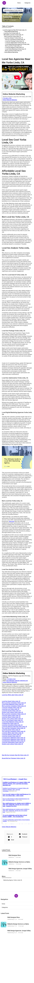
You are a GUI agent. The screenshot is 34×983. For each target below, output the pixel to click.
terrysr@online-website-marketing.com (17, 680)
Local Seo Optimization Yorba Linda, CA (15, 42)
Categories (27, 2)
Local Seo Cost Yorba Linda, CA (12, 33)
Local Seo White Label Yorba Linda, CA (12, 695)
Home (19, 2)
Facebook (24, 834)
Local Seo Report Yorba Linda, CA (11, 717)
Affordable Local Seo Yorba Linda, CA (13, 34)
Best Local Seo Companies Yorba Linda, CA (14, 703)
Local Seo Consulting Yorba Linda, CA (12, 725)
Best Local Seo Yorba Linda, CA (12, 36)
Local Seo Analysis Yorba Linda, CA (13, 38)
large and (11, 521)
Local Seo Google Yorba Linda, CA (11, 710)
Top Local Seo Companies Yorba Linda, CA (13, 728)
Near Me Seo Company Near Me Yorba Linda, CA (15, 755)
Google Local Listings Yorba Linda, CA (12, 712)
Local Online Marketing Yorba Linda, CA (15, 49)
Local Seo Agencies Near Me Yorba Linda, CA (14, 30)
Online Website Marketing (11, 31)
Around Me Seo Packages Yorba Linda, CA (13, 758)
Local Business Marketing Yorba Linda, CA (13, 737)
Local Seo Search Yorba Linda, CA (11, 715)
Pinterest (24, 837)
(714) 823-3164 (7, 98)
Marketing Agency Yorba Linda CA (13, 10)
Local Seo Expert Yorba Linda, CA (11, 701)
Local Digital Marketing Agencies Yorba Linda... (17, 44)
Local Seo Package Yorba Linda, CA (14, 41)
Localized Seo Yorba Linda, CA (10, 723)
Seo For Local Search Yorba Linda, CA (15, 39)
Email (12, 839)
